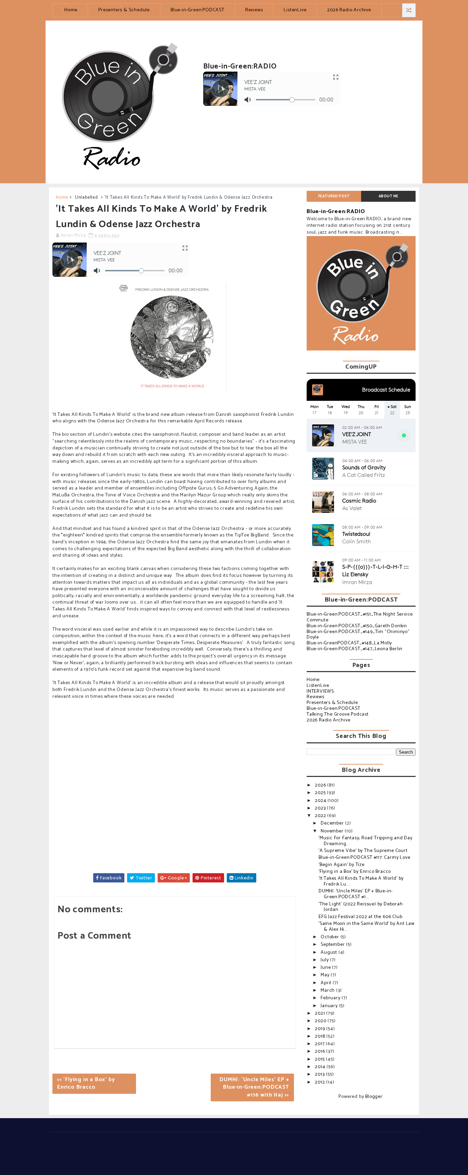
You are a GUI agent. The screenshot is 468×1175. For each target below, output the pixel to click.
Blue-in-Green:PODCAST (197, 10)
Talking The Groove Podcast (338, 714)
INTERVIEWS (320, 691)
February (331, 998)
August (329, 952)
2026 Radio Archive (349, 10)
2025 (321, 793)
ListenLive (295, 10)
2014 (321, 1067)
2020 (321, 1021)
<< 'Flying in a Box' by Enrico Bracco (86, 1083)
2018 (320, 1036)
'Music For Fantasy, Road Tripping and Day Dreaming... (365, 841)
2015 (320, 1059)
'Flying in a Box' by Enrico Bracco (355, 872)
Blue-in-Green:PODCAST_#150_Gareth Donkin (357, 626)
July (325, 960)
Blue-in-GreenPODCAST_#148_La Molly (349, 643)
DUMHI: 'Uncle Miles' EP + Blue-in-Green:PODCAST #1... (356, 894)
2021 (320, 1013)
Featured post (334, 196)
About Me (388, 196)
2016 (320, 1051)
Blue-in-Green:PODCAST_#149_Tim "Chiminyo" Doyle (358, 635)
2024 (321, 801)
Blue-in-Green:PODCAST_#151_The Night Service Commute (360, 617)
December (333, 823)
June (326, 968)
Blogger (374, 1097)
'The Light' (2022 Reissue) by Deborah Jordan (361, 907)
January (330, 1006)
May (326, 975)
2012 (320, 1082)
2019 (320, 1029)
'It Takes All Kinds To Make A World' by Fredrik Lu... (361, 881)
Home (70, 10)
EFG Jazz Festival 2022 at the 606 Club (360, 917)
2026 (321, 785)
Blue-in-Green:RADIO (336, 211)
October (330, 937)
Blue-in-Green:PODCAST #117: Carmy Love (364, 858)
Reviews (254, 10)
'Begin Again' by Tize (342, 865)
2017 (320, 1044)
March (328, 990)
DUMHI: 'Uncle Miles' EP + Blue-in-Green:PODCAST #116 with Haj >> (254, 1087)
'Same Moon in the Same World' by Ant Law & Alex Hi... (367, 926)
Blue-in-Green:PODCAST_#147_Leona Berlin (355, 649)
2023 (321, 808)
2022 (321, 816)
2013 (320, 1074)
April (327, 983)
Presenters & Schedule (124, 10)
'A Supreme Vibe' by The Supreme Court (363, 851)
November (333, 831)
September (333, 945)
